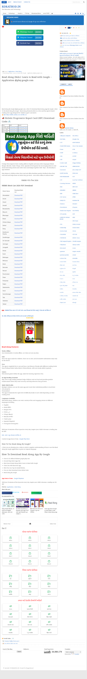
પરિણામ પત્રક (75, 282)
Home (4, 2)
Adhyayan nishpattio (65, 136)
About (9, 2)
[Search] (83, 2)
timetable (75, 258)
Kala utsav (75, 173)
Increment (63, 170)
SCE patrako (63, 214)
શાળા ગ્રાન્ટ (75, 299)
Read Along (18, 487)
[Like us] (75, 13)
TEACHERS (63, 234)
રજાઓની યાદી (75, 296)
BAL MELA (75, 136)
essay (74, 248)
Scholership (63, 227)
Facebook (6, 492)
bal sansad (63, 248)
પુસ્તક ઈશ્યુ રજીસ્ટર (64, 285)
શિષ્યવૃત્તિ (74, 302)
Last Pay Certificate (78, 180)
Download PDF (13, 127)
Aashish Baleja (69, 128)
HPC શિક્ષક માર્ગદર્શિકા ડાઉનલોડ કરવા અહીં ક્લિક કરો (15, 115)
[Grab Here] (52, 13)
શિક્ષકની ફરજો (63, 302)
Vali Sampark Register (65, 241)
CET (61, 142)
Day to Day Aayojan (78, 146)
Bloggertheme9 (30, 668)
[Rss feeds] (83, 13)
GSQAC (74, 159)
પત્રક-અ (61, 279)
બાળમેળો (61, 292)
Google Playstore (19, 478)
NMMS (74, 190)
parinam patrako (64, 255)
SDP (74, 214)
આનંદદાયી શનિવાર (76, 262)
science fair (63, 258)
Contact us (27, 2)
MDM (74, 183)
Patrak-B (75, 204)
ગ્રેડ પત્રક (61, 272)
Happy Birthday (77, 163)
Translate (76, 654)
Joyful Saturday (64, 173)
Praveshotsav (63, 207)
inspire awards (76, 251)
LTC (61, 180)
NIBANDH (62, 190)
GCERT (74, 156)
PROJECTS (62, 200)
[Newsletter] (79, 27)
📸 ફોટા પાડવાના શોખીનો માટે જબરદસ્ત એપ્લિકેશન (69, 40)
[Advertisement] (30, 58)
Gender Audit (63, 163)
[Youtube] (66, 27)
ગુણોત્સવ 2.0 (62, 268)
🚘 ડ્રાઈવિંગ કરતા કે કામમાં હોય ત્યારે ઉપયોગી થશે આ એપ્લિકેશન (72, 43)
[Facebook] (69, 28)
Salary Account (76, 224)
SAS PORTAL (76, 210)
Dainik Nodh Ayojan (65, 146)
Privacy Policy (17, 2)
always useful (76, 244)
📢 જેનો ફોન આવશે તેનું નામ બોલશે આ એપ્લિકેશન (69, 36)
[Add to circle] (78, 13)
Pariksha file (76, 200)
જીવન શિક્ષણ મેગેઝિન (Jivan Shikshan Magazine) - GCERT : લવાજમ (29, 21)
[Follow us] (80, 13)
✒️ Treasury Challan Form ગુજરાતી (11, 641)
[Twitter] (72, 27)
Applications (10, 487)
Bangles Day (76, 139)
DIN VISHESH (76, 142)
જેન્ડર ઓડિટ (62, 275)
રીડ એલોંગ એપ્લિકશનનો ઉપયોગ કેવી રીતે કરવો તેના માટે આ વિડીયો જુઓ (17, 316)
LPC (74, 176)
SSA (61, 224)
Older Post (53, 524)
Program (75, 207)
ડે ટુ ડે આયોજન (75, 275)
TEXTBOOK (63, 238)
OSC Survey (63, 197)
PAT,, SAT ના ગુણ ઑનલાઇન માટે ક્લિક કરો (11, 435)
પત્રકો (74, 279)
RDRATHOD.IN (15, 668)
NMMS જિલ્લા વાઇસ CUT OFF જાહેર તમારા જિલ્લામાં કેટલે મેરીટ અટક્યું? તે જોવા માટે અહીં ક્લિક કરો (28, 310)
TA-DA (74, 231)
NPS (61, 193)
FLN (74, 149)
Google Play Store (24, 439)
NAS (61, 187)
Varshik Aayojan (77, 241)
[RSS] (77, 27)
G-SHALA (75, 153)
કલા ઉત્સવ (75, 265)
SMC (74, 217)
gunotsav (62, 251)
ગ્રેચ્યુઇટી (74, 268)
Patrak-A (62, 204)
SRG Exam (75, 221)
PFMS (74, 197)
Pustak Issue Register (65, 210)
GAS (61, 156)
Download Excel (23, 127)
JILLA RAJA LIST (77, 170)
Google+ (26, 492)
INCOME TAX (63, 166)
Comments (63, 84)
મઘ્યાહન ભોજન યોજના (77, 292)
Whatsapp (35, 492)
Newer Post (7, 524)
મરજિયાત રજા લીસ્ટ (64, 296)
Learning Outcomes (65, 183)
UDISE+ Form (76, 238)
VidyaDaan (63, 244)
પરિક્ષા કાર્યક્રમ (62, 282)
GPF (61, 159)
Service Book (63, 231)
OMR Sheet (75, 193)
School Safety (76, 227)
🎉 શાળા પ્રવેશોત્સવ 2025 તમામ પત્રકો (10, 643)
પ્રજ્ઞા (73, 285)
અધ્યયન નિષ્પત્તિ (63, 262)
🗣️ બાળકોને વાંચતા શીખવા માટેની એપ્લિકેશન (68, 38)
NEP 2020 (75, 187)
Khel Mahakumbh (64, 176)
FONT (61, 153)
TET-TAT (75, 234)
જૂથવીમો (74, 272)
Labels (70, 84)
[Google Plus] (74, 27)
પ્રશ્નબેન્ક (61, 289)
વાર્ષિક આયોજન (63, 299)
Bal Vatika (62, 139)
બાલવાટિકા (75, 289)
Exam (61, 149)
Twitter (16, 492)
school (74, 255)
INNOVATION (76, 166)
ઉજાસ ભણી (62, 265)
